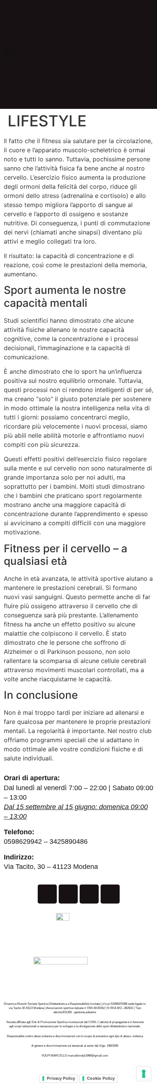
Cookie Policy (101, 1078)
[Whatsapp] (110, 894)
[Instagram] (68, 894)
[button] (9, 52)
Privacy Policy (61, 1078)
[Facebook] (47, 894)
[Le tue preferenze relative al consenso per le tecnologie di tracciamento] (143, 1073)
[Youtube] (89, 894)
